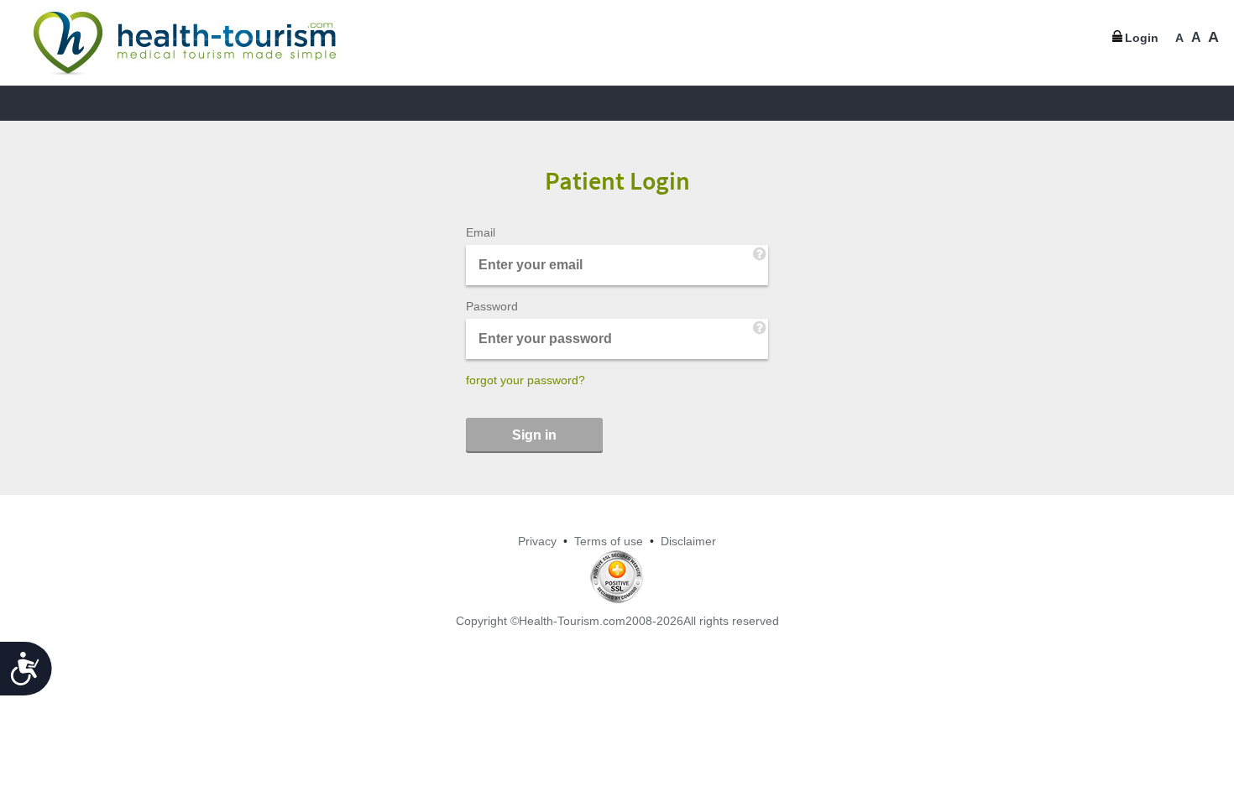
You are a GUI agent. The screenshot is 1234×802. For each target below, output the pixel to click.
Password (492, 306)
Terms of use (608, 541)
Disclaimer (688, 541)
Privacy (537, 541)
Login (1141, 37)
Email (480, 232)
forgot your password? (525, 380)
